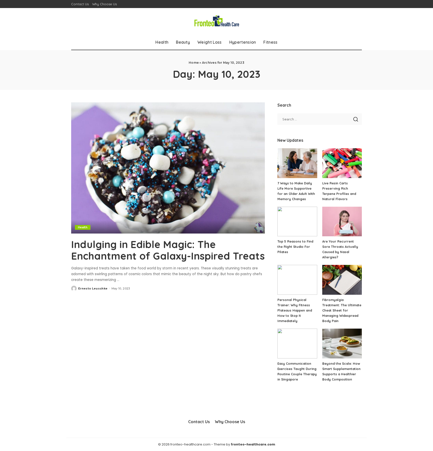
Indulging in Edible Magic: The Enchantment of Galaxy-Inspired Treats (168, 250)
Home (194, 62)
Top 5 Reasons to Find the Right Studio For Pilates (295, 246)
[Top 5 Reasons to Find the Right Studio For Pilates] (297, 222)
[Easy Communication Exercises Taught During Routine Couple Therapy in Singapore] (297, 343)
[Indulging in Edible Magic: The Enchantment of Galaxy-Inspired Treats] (168, 167)
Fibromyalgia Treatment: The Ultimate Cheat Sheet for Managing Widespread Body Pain (341, 310)
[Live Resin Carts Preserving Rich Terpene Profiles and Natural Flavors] (342, 163)
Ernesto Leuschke (93, 288)
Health (82, 227)
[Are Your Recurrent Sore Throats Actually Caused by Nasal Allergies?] (342, 222)
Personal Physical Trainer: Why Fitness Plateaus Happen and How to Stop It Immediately (294, 310)
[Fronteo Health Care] (216, 21)
